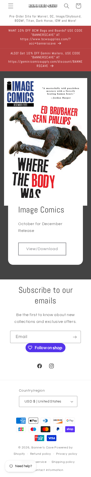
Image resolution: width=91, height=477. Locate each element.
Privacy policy (66, 453)
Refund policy (40, 453)
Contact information (48, 470)
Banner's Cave (42, 447)
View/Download (42, 249)
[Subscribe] (75, 337)
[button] (10, 6)
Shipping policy (63, 462)
